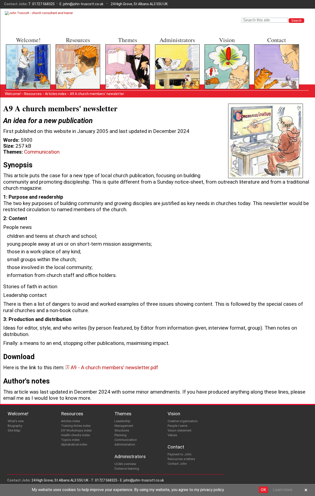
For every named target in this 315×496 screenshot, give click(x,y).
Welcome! (28, 40)
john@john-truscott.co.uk (83, 4)
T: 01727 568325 (41, 4)
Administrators (177, 40)
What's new (18, 52)
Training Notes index (75, 57)
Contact (276, 40)
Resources (78, 40)
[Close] (306, 490)
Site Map (16, 62)
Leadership (117, 52)
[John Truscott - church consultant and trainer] (39, 13)
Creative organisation (225, 52)
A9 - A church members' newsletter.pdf (113, 367)
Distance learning (172, 57)
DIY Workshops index (76, 62)
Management (119, 57)
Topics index (69, 71)
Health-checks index (76, 66)
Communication (121, 71)
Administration (120, 76)
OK (263, 489)
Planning (115, 66)
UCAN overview (171, 52)
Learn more (282, 489)
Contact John (268, 62)
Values (213, 66)
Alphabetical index (74, 76)
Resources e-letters (274, 57)
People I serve (219, 57)
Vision (227, 40)
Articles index (70, 52)
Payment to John (272, 52)
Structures (117, 62)
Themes (127, 40)
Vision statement (222, 62)
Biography (16, 57)
